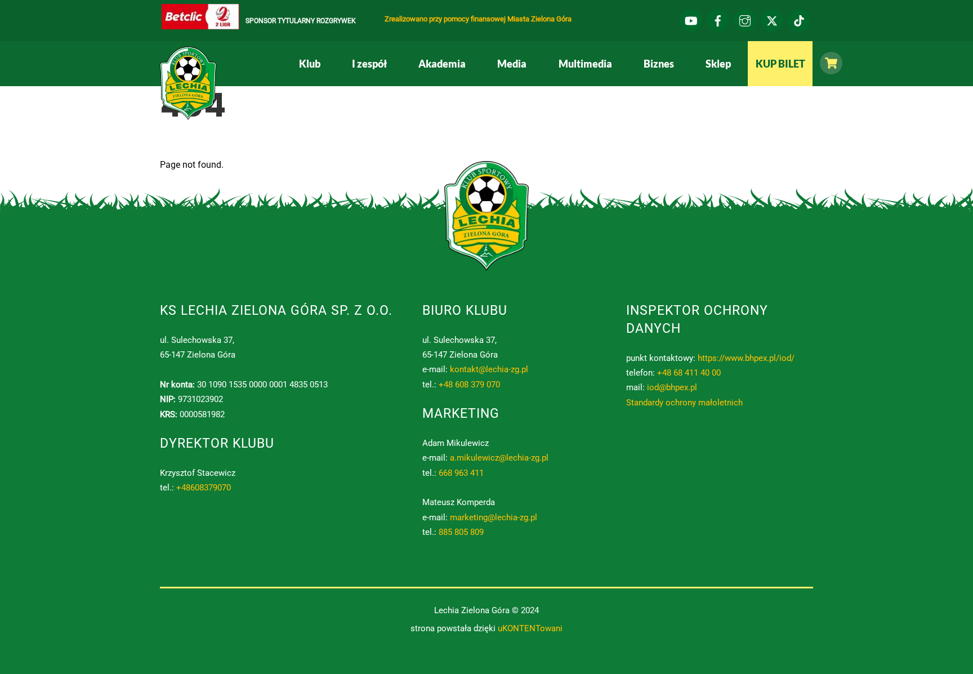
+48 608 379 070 (469, 385)
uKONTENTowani (530, 628)
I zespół (369, 63)
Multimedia (585, 63)
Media (511, 63)
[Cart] (828, 63)
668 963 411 (461, 473)
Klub (309, 63)
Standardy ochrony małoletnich (684, 403)
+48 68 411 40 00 (689, 373)
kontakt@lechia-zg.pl (489, 369)
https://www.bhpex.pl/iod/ (746, 358)
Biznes (659, 63)
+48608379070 (203, 488)
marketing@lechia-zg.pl (493, 517)
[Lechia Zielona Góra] (188, 115)
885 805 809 (461, 532)
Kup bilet (780, 63)
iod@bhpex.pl (672, 387)
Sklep (718, 63)
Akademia (442, 63)
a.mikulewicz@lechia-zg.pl (499, 458)
